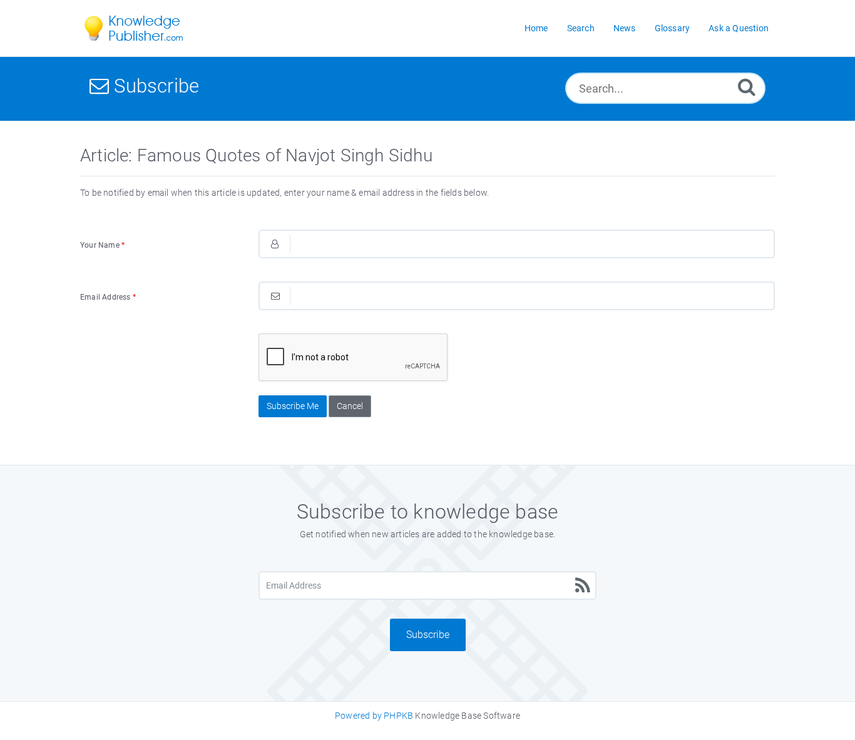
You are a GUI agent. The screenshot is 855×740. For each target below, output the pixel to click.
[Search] (746, 86)
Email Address (108, 297)
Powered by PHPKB (374, 716)
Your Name (102, 245)
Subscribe (427, 635)
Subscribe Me (293, 406)
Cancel (350, 406)
